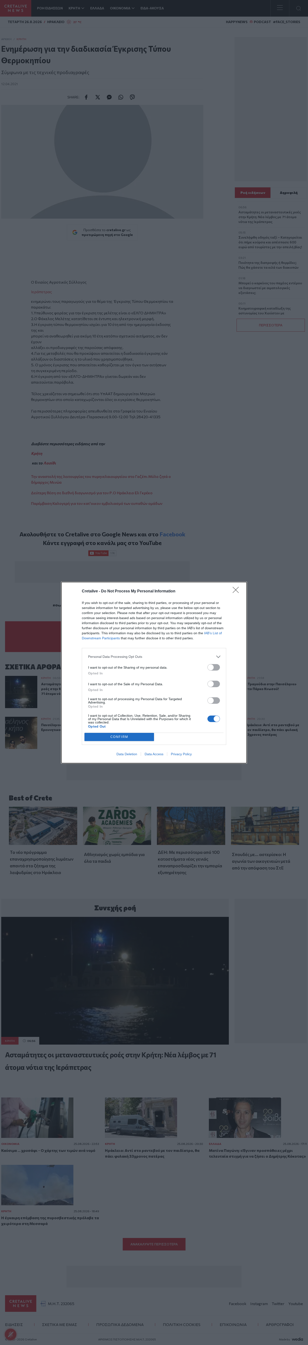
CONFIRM (119, 737)
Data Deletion (126, 754)
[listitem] (154, 656)
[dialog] (154, 672)
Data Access (154, 754)
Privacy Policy (181, 754)
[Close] (237, 591)
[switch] (213, 667)
